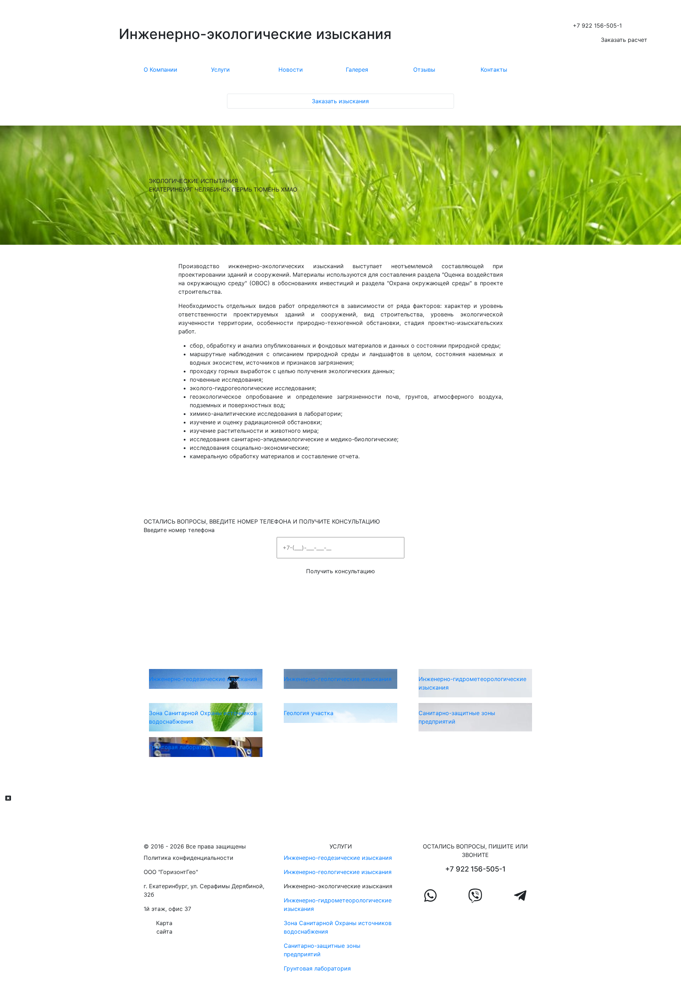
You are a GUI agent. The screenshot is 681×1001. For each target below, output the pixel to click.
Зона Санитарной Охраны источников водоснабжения (338, 927)
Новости (290, 69)
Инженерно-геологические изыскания (338, 871)
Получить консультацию (340, 571)
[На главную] (57, 35)
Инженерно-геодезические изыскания (338, 857)
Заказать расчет (624, 39)
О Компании (160, 69)
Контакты (494, 69)
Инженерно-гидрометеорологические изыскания (338, 904)
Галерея (357, 69)
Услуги (220, 69)
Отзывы (424, 69)
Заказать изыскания (340, 101)
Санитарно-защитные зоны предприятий (322, 950)
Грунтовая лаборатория (317, 968)
